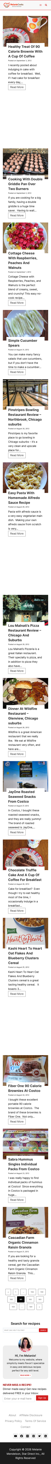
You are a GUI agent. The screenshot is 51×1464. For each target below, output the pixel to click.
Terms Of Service (35, 1421)
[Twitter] (39, 1436)
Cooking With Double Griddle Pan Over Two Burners (25, 184)
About (12, 1415)
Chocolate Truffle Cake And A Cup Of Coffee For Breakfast (25, 875)
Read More (18, 87)
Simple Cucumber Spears (22, 343)
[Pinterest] (33, 1436)
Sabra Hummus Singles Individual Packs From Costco (23, 1164)
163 (39, 1299)
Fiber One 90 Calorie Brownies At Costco (25, 1088)
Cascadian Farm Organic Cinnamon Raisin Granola (23, 1242)
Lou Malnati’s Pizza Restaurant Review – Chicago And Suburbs (24, 633)
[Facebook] (21, 1436)
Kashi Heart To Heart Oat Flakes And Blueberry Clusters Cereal (25, 955)
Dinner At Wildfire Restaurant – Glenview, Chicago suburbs (23, 716)
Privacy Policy (13, 1421)
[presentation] (25, 31)
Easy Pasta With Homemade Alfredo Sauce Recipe (24, 498)
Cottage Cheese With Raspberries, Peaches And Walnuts (22, 260)
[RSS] (45, 1436)
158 (32, 1292)
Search (43, 1330)
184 (30, 1307)
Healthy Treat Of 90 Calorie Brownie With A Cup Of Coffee (25, 51)
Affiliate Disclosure (30, 1415)
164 (13, 1307)
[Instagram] (27, 1436)
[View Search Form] (46, 5)
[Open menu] (40, 5)
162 (30, 1299)
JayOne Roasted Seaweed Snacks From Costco (22, 796)
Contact (25, 1426)
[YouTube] (15, 1436)
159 (41, 1292)
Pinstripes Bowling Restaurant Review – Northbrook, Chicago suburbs (25, 417)
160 (11, 1299)
